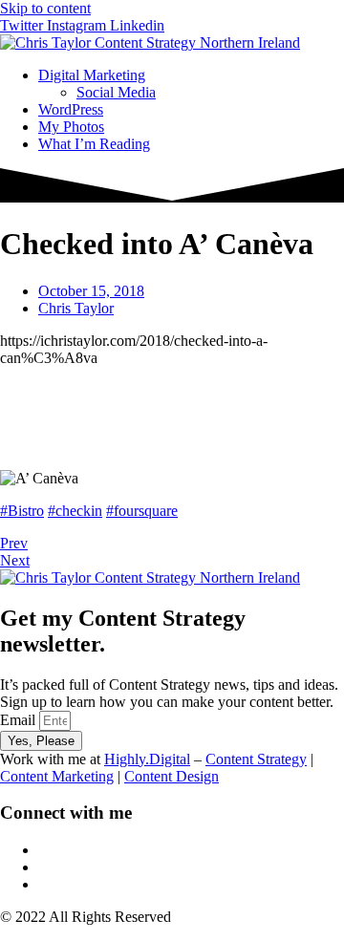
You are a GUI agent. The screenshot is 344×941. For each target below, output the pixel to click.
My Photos (71, 126)
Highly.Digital (147, 759)
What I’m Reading (94, 144)
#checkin (75, 511)
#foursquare (142, 511)
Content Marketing (57, 776)
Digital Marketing (91, 75)
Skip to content (45, 8)
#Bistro (22, 511)
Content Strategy (256, 759)
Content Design (171, 776)
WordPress (70, 109)
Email (19, 720)
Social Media (116, 92)
